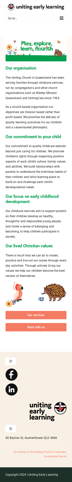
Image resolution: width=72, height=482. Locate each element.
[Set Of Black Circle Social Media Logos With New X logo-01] (12, 370)
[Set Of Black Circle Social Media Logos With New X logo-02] (12, 385)
